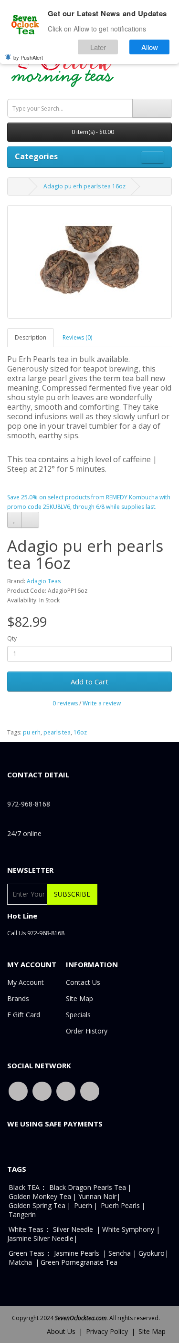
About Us (61, 1331)
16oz (80, 732)
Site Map (79, 998)
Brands (18, 998)
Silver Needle (74, 1229)
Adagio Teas (44, 581)
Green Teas (26, 1253)
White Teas (26, 1229)
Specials (78, 1014)
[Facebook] (18, 1090)
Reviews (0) (77, 337)
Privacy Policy (107, 1331)
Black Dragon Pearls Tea (87, 1187)
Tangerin (22, 1214)
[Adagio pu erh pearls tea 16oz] (89, 262)
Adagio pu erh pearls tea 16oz (84, 186)
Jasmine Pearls (76, 1253)
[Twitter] (42, 1090)
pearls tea (57, 732)
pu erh (32, 732)
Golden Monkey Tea (40, 1196)
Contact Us (83, 982)
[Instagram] (89, 1090)
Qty (12, 638)
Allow (149, 47)
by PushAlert (28, 57)
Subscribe (72, 894)
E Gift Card (23, 1014)
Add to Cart (89, 681)
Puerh (83, 1205)
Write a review (102, 703)
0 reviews (65, 703)
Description (30, 337)
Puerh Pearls (120, 1205)
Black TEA (24, 1187)
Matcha (20, 1262)
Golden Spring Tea (37, 1205)
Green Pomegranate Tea (79, 1262)
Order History (86, 1030)
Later (98, 47)
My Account (25, 982)
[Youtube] (65, 1090)
